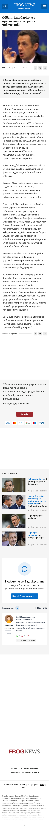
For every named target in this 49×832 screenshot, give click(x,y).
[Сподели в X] (45, 68)
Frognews (13, 333)
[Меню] (44, 6)
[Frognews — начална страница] (24, 751)
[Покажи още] (24, 825)
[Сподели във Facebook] (40, 68)
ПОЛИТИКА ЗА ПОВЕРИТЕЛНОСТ (24, 772)
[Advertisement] (24, 697)
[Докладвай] (28, 635)
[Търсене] (5, 6)
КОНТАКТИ (24, 768)
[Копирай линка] (35, 68)
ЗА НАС (14, 768)
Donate (24, 414)
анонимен (9, 625)
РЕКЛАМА (34, 768)
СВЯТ (4, 68)
